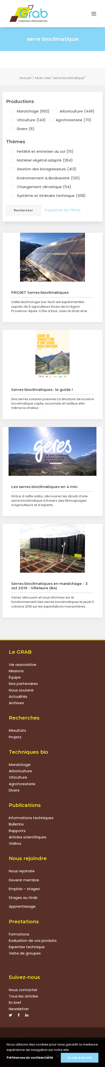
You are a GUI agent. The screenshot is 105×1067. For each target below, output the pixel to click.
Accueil (25, 78)
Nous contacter (23, 989)
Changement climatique (44, 186)
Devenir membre (24, 880)
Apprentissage (22, 906)
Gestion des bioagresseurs (46, 169)
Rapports (17, 830)
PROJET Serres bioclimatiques (40, 292)
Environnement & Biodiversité (48, 178)
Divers (25, 128)
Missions (16, 670)
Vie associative (22, 664)
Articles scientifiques (27, 837)
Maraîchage (33, 111)
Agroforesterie (73, 119)
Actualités (18, 696)
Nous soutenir (21, 690)
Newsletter (19, 1008)
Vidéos (15, 843)
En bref (15, 1002)
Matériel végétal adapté (45, 160)
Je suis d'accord (79, 1058)
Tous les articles (23, 996)
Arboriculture (77, 111)
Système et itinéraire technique (51, 195)
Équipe (15, 677)
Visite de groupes (25, 953)
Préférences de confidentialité (30, 1058)
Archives (16, 702)
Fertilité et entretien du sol (45, 151)
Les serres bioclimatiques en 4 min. (44, 486)
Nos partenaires (23, 683)
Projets (15, 737)
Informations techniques (31, 817)
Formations (19, 934)
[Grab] (28, 13)
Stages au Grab (23, 897)
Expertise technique (27, 946)
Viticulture (31, 119)
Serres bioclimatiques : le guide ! (42, 389)
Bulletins (16, 824)
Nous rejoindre (22, 871)
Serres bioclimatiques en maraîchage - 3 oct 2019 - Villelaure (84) (49, 585)
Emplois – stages (24, 888)
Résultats (17, 730)
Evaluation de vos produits (33, 940)
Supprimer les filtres (63, 210)
